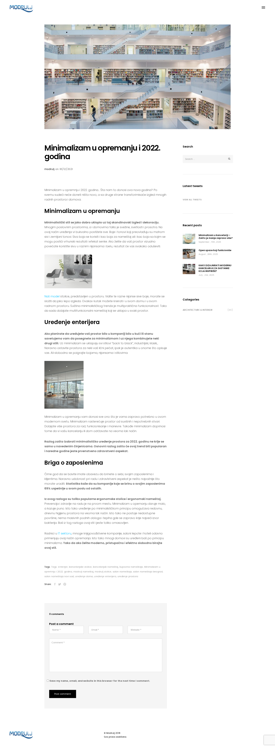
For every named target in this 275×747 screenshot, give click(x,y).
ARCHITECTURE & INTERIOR (197, 310)
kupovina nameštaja (131, 567)
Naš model (52, 296)
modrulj (49, 169)
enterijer (63, 567)
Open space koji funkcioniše (215, 250)
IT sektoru (64, 533)
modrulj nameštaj (83, 572)
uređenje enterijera (105, 576)
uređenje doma (84, 576)
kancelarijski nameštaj (105, 567)
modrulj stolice (103, 572)
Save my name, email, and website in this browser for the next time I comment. (99, 680)
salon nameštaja (122, 572)
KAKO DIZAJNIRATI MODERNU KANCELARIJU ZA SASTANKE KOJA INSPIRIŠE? (215, 268)
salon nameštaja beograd (148, 572)
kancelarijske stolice (80, 567)
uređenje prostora (127, 576)
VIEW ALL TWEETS (192, 199)
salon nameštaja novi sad (59, 576)
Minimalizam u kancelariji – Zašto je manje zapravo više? (216, 236)
